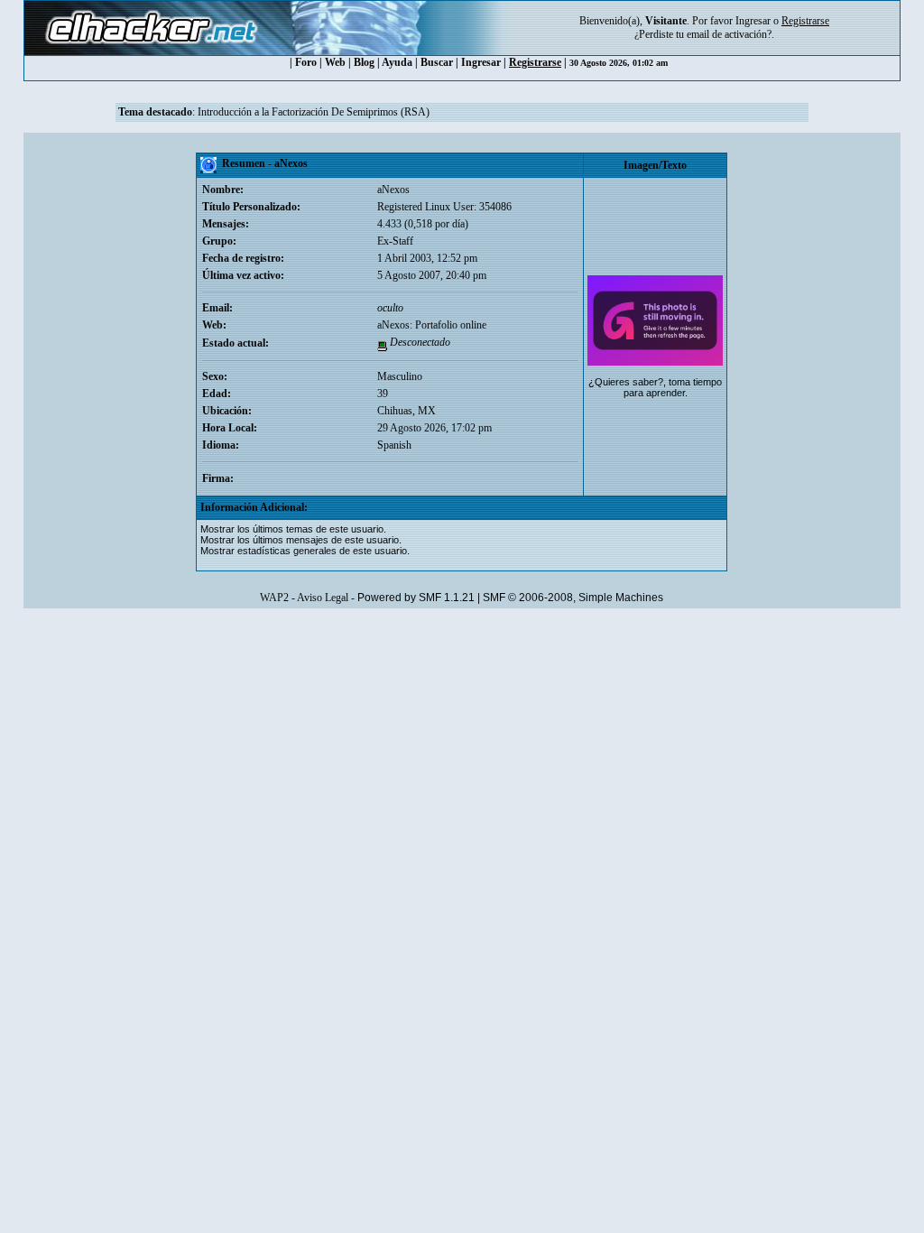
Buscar (436, 62)
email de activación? (729, 34)
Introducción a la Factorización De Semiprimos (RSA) (314, 112)
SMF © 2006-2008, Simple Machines (573, 597)
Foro (306, 62)
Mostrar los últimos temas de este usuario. (293, 529)
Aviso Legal (322, 597)
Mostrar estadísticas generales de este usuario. (305, 550)
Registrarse (535, 62)
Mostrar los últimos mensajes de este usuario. (301, 539)
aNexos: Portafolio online (431, 325)
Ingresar (753, 20)
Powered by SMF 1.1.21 (416, 597)
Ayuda (397, 62)
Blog (364, 62)
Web (335, 62)
